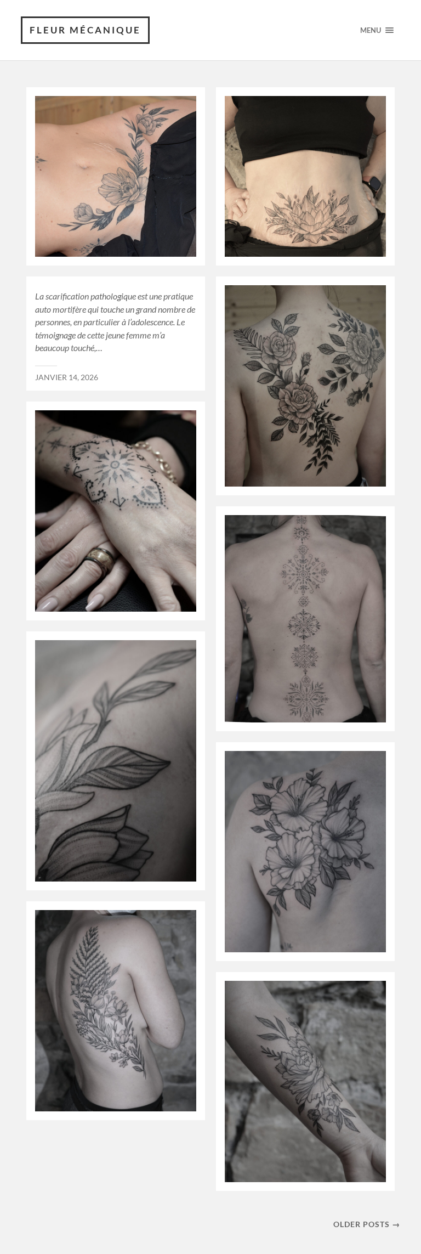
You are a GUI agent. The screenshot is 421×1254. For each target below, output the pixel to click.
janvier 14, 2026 (66, 377)
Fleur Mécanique (85, 30)
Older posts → (366, 1224)
